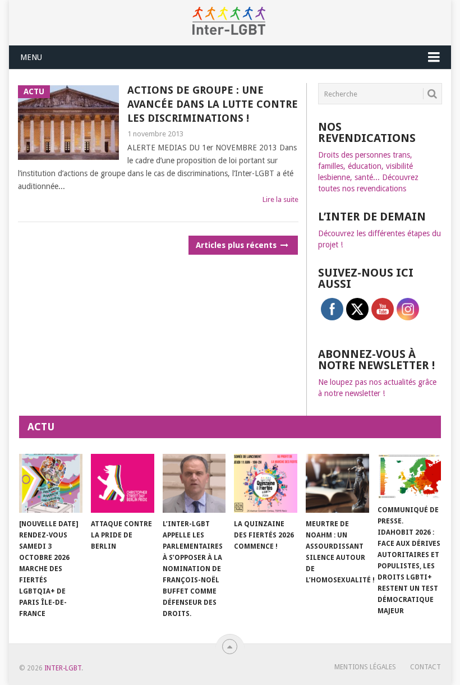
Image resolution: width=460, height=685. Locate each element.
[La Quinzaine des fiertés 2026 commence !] (265, 483)
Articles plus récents (237, 245)
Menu (31, 57)
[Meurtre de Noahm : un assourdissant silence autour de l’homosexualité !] (337, 483)
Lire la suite (280, 199)
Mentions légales (365, 667)
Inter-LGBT (62, 668)
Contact (425, 667)
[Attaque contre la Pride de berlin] (122, 483)
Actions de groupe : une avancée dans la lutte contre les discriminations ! (212, 104)
